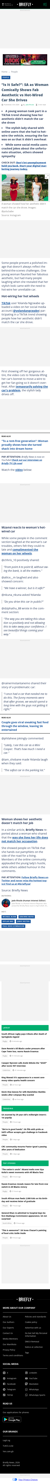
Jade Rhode (30, 105)
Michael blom (9, 917)
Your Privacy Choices (28, 1479)
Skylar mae (8, 921)
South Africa (7, 1223)
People (14, 71)
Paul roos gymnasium (13, 926)
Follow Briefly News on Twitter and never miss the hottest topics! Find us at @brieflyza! (25, 880)
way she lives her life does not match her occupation (25, 839)
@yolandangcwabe (26, 311)
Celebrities (6, 1070)
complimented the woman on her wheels (20, 551)
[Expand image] (47, 176)
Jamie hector (23, 921)
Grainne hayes (27, 917)
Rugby (5, 1041)
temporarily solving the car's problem (25, 388)
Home (4, 71)
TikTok (6, 303)
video (19, 470)
